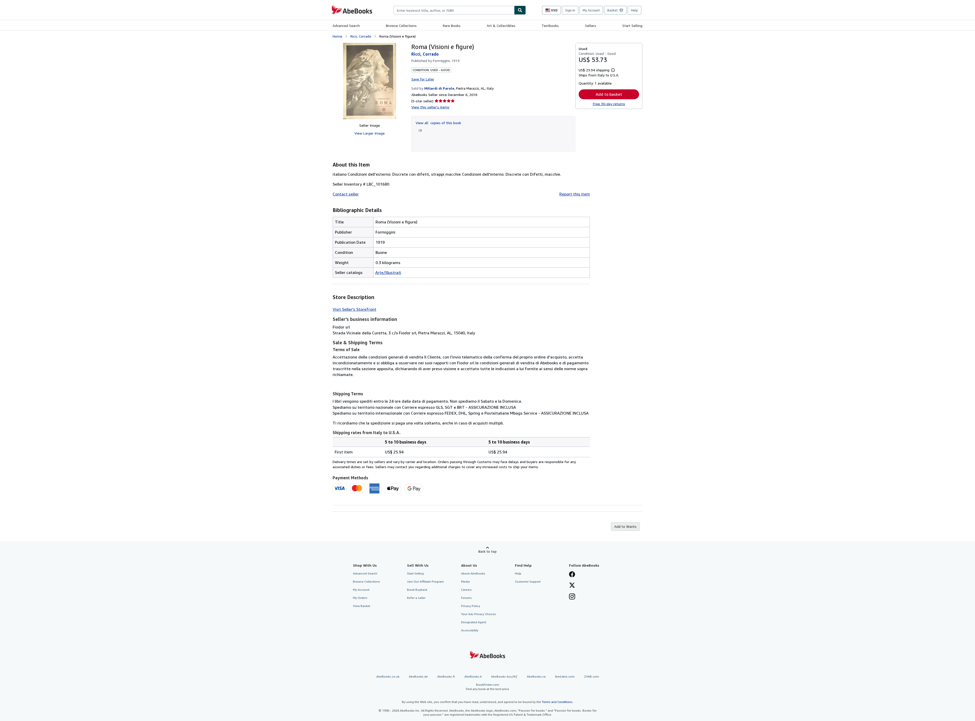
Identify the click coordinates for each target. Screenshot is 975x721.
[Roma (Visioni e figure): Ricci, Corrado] (369, 81)
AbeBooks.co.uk (387, 676)
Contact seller (346, 193)
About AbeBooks (473, 573)
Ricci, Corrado (360, 36)
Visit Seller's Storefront (354, 309)
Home (337, 36)
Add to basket (609, 94)
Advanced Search (346, 25)
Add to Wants (625, 526)
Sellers (590, 25)
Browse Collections (401, 25)
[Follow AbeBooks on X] (572, 586)
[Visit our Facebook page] (572, 575)
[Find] (520, 10)
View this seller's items (430, 107)
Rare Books (452, 25)
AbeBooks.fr (446, 676)
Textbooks (550, 25)
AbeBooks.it (473, 676)
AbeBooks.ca (536, 676)
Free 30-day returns (609, 104)
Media (465, 581)
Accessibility (469, 630)
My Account (591, 10)
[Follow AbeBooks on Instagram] (572, 597)
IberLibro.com (565, 676)
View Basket (361, 606)
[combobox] (454, 10)
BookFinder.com (487, 687)
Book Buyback (417, 590)
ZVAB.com (591, 676)
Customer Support (528, 581)
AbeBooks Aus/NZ (504, 676)
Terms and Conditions (557, 702)
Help (634, 10)
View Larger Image (369, 133)
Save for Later (422, 79)
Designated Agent (473, 622)
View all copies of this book (438, 123)
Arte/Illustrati (388, 272)
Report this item (574, 193)
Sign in (570, 10)
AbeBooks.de (418, 676)
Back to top (487, 551)
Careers (466, 590)
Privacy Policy (470, 606)
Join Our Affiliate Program (425, 581)
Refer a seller (416, 598)
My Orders (360, 598)
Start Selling (632, 25)
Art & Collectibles (501, 25)
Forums (466, 598)
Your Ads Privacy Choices (478, 614)
